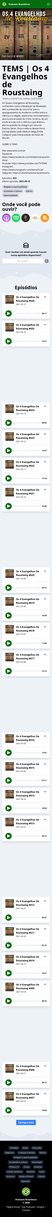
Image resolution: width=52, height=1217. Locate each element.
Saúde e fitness (26, 1176)
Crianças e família (27, 1152)
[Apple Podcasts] (6, 218)
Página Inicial (13, 1206)
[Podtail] (25, 218)
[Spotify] (16, 218)
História (38, 1167)
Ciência (41, 1176)
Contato (26, 1210)
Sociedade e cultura (13, 191)
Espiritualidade (10, 195)
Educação (37, 1148)
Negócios (9, 1152)
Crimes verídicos (14, 1171)
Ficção (26, 1167)
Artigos (40, 1206)
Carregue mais (26, 1122)
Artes (25, 1148)
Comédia (14, 1148)
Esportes (25, 1181)
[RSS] (45, 218)
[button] (48, 4)
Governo (10, 1176)
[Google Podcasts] (35, 218)
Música (42, 1152)
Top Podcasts (28, 1206)
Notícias (30, 1171)
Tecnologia (37, 1162)
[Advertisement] (26, 374)
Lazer (41, 1171)
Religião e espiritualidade (15, 187)
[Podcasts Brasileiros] (26, 1191)
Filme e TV (14, 1167)
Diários (29, 191)
